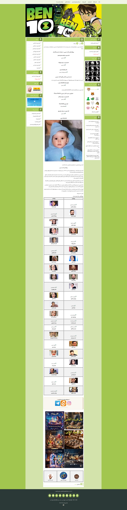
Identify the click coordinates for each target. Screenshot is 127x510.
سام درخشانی (73, 356)
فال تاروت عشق (37, 62)
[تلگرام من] (73, 495)
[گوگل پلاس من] (56, 495)
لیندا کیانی (73, 289)
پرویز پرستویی (73, 299)
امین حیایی (73, 347)
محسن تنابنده (73, 323)
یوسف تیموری (53, 323)
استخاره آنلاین (67, 2)
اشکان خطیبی (73, 271)
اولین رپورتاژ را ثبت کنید (36, 76)
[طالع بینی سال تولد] (92, 99)
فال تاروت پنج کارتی (36, 51)
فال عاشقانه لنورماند (36, 116)
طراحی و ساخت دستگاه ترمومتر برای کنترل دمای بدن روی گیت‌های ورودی (93, 151)
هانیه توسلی (73, 234)
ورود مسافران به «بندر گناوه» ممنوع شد (92, 146)
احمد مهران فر (73, 338)
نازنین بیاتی (54, 329)
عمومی (75, 484)
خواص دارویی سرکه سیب (93, 51)
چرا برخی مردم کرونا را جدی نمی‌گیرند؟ (94, 122)
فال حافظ (95, 2)
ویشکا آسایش (53, 216)
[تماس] (63, 495)
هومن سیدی (73, 216)
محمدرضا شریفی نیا (53, 338)
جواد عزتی (54, 347)
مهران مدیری (54, 262)
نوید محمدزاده (53, 375)
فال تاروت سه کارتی (36, 46)
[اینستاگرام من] (67, 495)
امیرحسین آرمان (54, 243)
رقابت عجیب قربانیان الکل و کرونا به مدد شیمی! (92, 126)
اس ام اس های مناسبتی (76, 2)
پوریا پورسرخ (73, 317)
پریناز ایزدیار (73, 365)
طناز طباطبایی (54, 253)
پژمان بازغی (73, 280)
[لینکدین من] (49, 495)
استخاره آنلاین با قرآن (94, 43)
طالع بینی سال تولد (95, 112)
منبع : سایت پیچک (80, 193)
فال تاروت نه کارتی (37, 57)
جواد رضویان (73, 393)
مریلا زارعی (54, 271)
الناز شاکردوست (54, 234)
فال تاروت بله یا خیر (36, 65)
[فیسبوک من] (70, 495)
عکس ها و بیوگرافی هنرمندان (35, 124)
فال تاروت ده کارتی (36, 60)
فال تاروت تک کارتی (36, 43)
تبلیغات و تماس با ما (59, 2)
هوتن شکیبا (73, 225)
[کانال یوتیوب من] (53, 495)
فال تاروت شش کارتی (36, 54)
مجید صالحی (54, 308)
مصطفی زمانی (73, 253)
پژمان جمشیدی (54, 393)
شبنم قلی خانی (53, 317)
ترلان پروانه (73, 243)
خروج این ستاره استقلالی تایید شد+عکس (93, 138)
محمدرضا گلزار (73, 329)
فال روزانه (84, 2)
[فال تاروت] (73, 421)
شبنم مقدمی (73, 375)
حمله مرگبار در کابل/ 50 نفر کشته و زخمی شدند (92, 130)
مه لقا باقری (54, 299)
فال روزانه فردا (37, 122)
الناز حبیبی (73, 262)
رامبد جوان (54, 384)
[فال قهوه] (73, 440)
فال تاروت (89, 2)
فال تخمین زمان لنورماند (36, 113)
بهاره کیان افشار (54, 225)
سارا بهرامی (54, 280)
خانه (99, 2)
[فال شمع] (54, 440)
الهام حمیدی (54, 356)
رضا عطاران (73, 384)
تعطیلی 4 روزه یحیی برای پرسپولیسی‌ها (94, 134)
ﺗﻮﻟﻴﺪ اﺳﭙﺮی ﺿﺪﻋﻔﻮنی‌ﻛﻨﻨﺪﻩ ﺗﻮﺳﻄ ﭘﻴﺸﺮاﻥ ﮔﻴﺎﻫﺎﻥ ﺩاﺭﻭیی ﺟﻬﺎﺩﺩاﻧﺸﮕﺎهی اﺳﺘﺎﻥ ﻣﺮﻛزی (92, 156)
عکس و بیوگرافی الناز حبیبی (63, 25)
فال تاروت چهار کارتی (36, 48)
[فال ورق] (54, 459)
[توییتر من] (60, 495)
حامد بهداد (54, 365)
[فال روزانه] (54, 421)
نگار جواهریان (53, 289)
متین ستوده (54, 207)
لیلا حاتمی (73, 308)
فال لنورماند (38, 119)
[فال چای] (73, 459)
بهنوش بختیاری (73, 207)
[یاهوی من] (77, 495)
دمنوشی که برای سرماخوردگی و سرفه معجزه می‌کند (93, 142)
